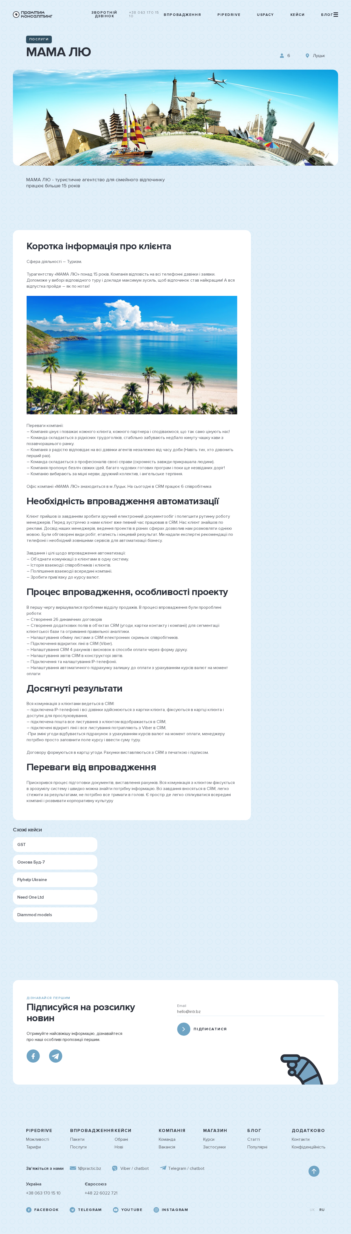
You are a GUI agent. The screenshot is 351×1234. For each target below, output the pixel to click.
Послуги (78, 1147)
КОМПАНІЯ (172, 1130)
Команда (167, 1139)
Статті (253, 1139)
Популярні (257, 1147)
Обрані (121, 1139)
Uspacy (265, 15)
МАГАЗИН (215, 1130)
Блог (327, 15)
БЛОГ (254, 1130)
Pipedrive (228, 15)
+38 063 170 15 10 (144, 14)
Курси (208, 1139)
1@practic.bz (89, 1168)
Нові (119, 1147)
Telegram (90, 1210)
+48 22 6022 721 (101, 1193)
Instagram (175, 1210)
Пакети (77, 1139)
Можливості (37, 1139)
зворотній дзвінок (104, 14)
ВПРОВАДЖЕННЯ (92, 1130)
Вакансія (167, 1147)
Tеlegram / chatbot (186, 1168)
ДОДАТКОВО (308, 1130)
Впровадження (182, 15)
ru (322, 1210)
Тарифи (33, 1147)
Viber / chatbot (134, 1168)
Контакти (301, 1139)
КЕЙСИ (123, 1130)
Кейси (297, 15)
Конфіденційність (308, 1147)
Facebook (46, 1210)
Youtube (132, 1210)
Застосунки (214, 1147)
